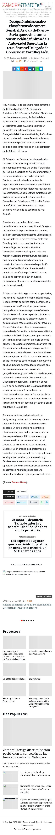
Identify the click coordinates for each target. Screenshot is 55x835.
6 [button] (33, 620)
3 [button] (26, 620)
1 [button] (21, 620)
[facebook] (14, 69)
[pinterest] (26, 69)
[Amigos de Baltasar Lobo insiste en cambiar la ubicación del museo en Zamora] (27, 584)
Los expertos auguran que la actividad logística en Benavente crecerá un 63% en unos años (27, 544)
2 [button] (24, 620)
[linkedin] (30, 69)
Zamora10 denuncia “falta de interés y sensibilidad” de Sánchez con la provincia (27, 523)
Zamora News (19, 482)
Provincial (45, 58)
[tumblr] (33, 69)
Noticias (37, 58)
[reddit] (22, 69)
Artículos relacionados (26, 565)
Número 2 (22, 492)
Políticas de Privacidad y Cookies (27, 829)
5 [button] (31, 620)
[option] (27, 589)
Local (39, 597)
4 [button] (28, 620)
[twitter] (18, 69)
